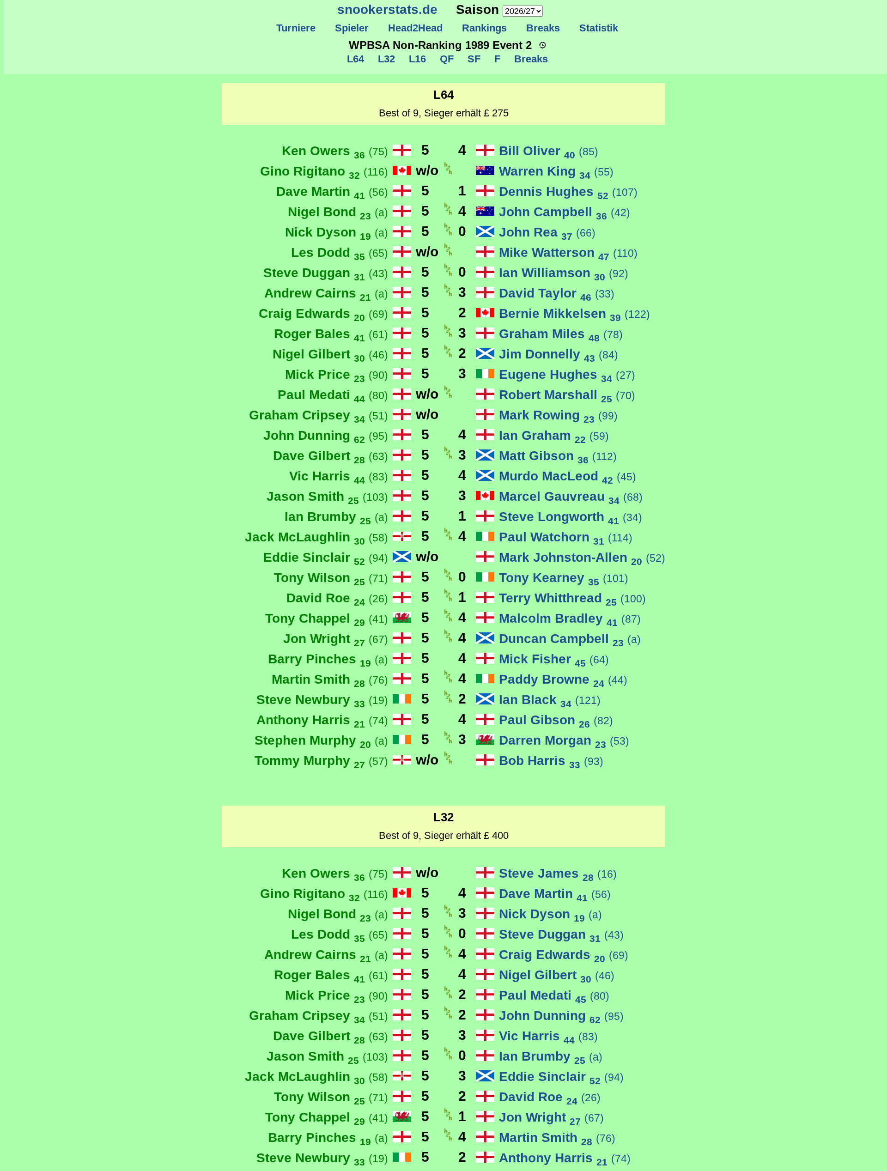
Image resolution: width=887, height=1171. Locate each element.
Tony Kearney (563, 577)
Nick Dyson (336, 232)
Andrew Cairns (326, 293)
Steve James (558, 873)
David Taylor (556, 293)
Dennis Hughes (568, 191)
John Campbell (564, 212)
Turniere (296, 28)
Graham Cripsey (318, 415)
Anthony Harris (322, 720)
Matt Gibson (558, 456)
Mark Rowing (558, 415)
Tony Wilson (331, 577)
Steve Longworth (570, 517)
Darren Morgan (564, 740)
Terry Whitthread (572, 598)
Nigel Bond (338, 212)
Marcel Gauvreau (571, 496)
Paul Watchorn (565, 537)
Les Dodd (339, 252)
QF (445, 59)
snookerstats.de (387, 9)
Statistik (598, 28)
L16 (416, 59)
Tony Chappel (326, 618)
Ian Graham (554, 435)
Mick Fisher (554, 659)
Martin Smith (330, 679)
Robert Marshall (567, 395)
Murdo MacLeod (567, 476)
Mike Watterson (568, 252)
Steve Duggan (325, 273)
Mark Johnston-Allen (582, 557)
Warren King (556, 171)
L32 (385, 59)
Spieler (352, 28)
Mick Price (336, 374)
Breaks (543, 28)
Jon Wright (335, 638)
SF (472, 59)
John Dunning (325, 435)
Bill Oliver (548, 151)
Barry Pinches (328, 659)
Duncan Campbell (570, 638)
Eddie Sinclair (325, 557)
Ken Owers (335, 151)
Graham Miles (561, 334)
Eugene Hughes (567, 374)
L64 (355, 59)
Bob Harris (551, 760)
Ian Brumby (336, 517)
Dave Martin (332, 191)
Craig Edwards (323, 313)
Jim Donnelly (558, 354)
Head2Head (415, 28)
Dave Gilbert (330, 456)
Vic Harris (338, 476)
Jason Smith (327, 496)
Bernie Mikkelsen (574, 313)
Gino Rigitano (324, 171)
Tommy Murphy (321, 760)
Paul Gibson (556, 720)
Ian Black (550, 699)
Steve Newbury (322, 699)
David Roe (337, 598)
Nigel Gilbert (330, 354)
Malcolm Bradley (570, 618)
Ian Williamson (563, 273)
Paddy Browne (563, 679)
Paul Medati (333, 395)
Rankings (484, 28)
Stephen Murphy (321, 740)
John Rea (547, 232)
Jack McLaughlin (316, 537)
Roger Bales (331, 334)
